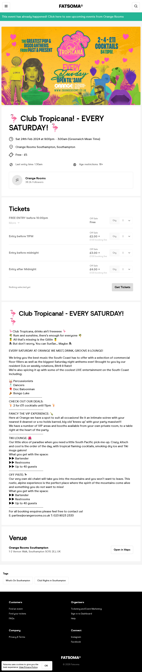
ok (46, 665)
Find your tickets (17, 613)
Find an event (16, 609)
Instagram (76, 637)
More (12, 223)
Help (73, 618)
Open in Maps (122, 549)
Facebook (76, 642)
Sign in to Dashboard (81, 613)
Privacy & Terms (17, 637)
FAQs (11, 618)
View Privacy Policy (28, 667)
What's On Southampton (18, 580)
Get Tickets (122, 287)
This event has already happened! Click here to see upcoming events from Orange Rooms (63, 16)
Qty (114, 220)
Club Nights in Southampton (51, 580)
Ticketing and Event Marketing (86, 609)
